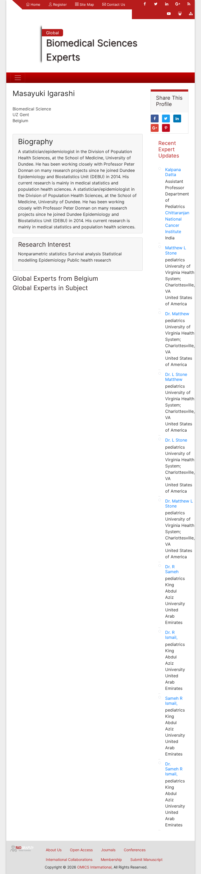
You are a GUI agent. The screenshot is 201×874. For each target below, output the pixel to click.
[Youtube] (169, 14)
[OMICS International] (22, 848)
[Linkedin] (167, 4)
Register (59, 4)
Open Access (81, 850)
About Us (54, 850)
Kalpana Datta (173, 172)
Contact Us (115, 4)
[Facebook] (145, 4)
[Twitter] (156, 4)
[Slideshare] (180, 14)
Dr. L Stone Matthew (176, 377)
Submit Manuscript (146, 859)
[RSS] (189, 4)
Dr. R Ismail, (171, 635)
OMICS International (94, 867)
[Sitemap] (191, 14)
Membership (111, 859)
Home (35, 4)
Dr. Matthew (177, 313)
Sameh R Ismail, (173, 701)
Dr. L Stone (176, 440)
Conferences (135, 850)
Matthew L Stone (175, 250)
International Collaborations (69, 859)
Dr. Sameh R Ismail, (173, 768)
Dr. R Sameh (171, 569)
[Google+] (178, 4)
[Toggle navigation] (17, 77)
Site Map (86, 4)
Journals (108, 850)
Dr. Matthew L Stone (179, 503)
